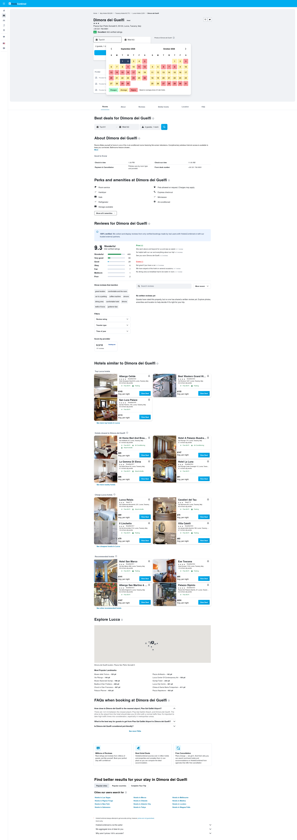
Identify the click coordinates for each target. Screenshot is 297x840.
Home (95, 13)
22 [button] (122, 78)
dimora (124, 301)
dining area (99, 301)
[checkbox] (106, 346)
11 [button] (139, 66)
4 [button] (139, 61)
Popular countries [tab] (119, 786)
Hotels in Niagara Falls (181, 807)
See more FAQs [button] (135, 731)
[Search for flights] (4, 10)
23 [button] (128, 78)
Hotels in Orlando (140, 801)
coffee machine (115, 296)
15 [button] (122, 72)
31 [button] (186, 83)
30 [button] (128, 83)
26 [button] (145, 78)
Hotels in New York (102, 804)
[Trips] (4, 36)
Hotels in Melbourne (180, 797)
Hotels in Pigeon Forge (104, 801)
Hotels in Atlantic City (142, 804)
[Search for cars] (4, 20)
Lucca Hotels (136, 13)
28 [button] (117, 83)
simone (126, 296)
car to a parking (101, 296)
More (96, 150)
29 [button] (122, 83)
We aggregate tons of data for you (109, 829)
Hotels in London (179, 804)
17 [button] (133, 72)
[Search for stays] (4, 15)
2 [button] (128, 61)
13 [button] (111, 72)
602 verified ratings (114, 32)
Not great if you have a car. (150, 265)
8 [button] (122, 66)
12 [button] (145, 66)
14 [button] (117, 72)
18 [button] (139, 72)
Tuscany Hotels (120, 13)
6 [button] (111, 66)
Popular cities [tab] (101, 786)
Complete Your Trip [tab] (138, 786)
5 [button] (144, 61)
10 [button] (133, 66)
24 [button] (133, 78)
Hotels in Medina (179, 801)
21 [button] (117, 78)
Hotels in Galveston (102, 807)
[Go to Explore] (4, 30)
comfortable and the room (117, 291)
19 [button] (145, 72)
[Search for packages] (4, 25)
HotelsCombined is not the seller (109, 825)
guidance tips (113, 306)
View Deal (145, 393)
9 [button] (128, 66)
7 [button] (116, 66)
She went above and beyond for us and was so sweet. (159, 249)
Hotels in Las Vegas (102, 797)
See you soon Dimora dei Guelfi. (152, 255)
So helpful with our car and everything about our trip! (159, 252)
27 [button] (111, 83)
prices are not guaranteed (146, 818)
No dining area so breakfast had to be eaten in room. (159, 271)
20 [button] (111, 78)
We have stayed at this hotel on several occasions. (158, 268)
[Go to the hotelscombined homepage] (17, 3)
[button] (3, 3)
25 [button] (139, 78)
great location (100, 291)
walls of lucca (100, 306)
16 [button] (128, 72)
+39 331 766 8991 (100, 28)
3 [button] (133, 61)
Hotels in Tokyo (140, 807)
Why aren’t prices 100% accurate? (110, 833)
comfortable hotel (112, 301)
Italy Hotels (103, 13)
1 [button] (122, 61)
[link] (108, 423)
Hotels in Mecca (140, 797)
